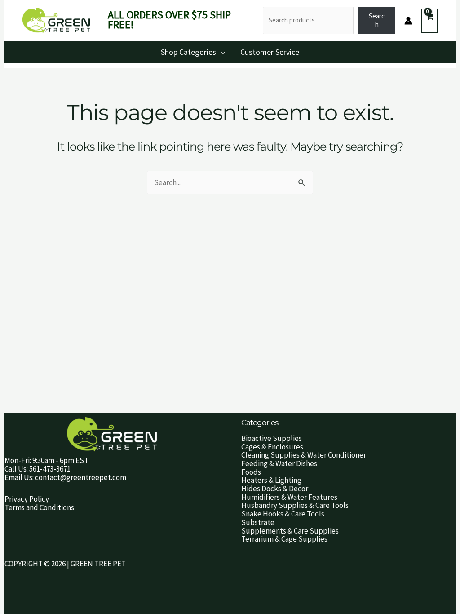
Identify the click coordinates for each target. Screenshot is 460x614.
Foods (251, 472)
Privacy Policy (26, 499)
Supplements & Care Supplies (290, 531)
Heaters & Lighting (271, 480)
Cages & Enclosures (272, 447)
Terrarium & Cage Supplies (284, 539)
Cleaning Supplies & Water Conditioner (303, 455)
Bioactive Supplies (271, 438)
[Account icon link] (408, 21)
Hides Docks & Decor (274, 489)
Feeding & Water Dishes (279, 463)
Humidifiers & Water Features (289, 497)
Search (377, 20)
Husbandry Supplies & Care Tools (295, 505)
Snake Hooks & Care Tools (282, 514)
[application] (220, 52)
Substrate (257, 522)
